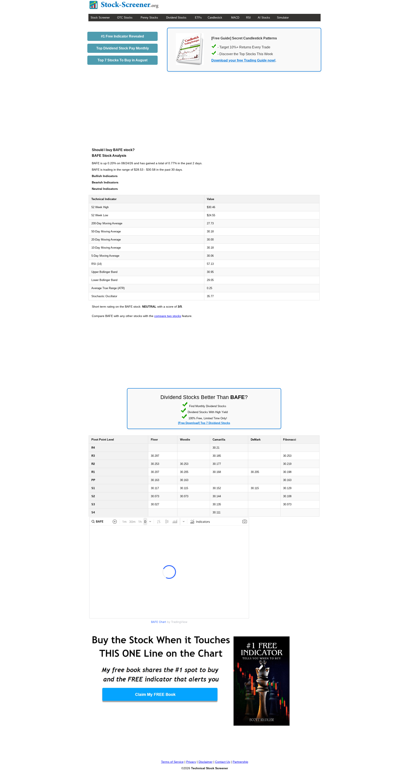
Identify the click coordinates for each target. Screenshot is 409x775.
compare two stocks (167, 316)
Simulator (283, 17)
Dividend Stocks (176, 17)
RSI (248, 17)
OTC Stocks (124, 17)
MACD (235, 17)
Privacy (191, 761)
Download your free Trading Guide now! (243, 60)
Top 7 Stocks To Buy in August (122, 60)
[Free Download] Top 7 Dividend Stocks (204, 423)
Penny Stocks (149, 17)
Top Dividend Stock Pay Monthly (122, 48)
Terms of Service (172, 761)
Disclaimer (206, 761)
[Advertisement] (204, 116)
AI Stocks (264, 17)
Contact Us (222, 761)
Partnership (240, 761)
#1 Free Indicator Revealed (122, 36)
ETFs (198, 17)
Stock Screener (100, 17)
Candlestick (215, 17)
